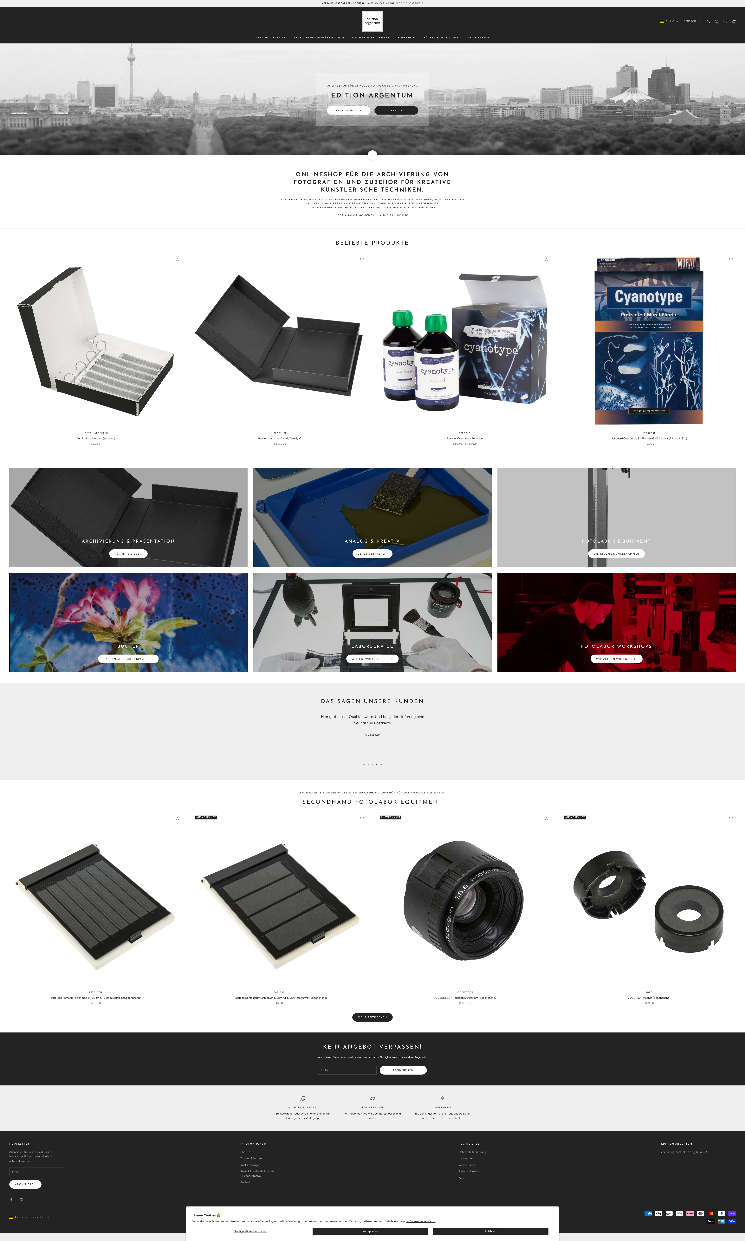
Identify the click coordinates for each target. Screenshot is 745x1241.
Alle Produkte (348, 110)
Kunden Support (302, 1108)
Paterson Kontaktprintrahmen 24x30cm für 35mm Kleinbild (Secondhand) (96, 997)
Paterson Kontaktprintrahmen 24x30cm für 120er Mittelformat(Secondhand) (280, 997)
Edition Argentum (95, 433)
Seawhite (280, 433)
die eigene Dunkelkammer (616, 553)
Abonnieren (403, 1070)
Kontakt (245, 1182)
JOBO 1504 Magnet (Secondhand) (649, 997)
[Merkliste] (725, 21)
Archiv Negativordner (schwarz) (95, 438)
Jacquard (649, 433)
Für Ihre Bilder (128, 553)
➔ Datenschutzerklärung (421, 1221)
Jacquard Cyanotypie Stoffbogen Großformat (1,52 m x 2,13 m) (649, 438)
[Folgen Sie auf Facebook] (11, 1200)
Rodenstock (465, 992)
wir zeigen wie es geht (616, 658)
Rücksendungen (250, 1165)
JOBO (649, 992)
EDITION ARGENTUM (676, 1144)
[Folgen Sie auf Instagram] (21, 1200)
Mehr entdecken (372, 1017)
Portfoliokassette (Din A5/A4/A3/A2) (280, 438)
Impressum (466, 1158)
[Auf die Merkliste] (177, 259)
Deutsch (689, 21)
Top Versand (372, 1108)
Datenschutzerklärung (472, 1152)
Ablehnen (490, 1231)
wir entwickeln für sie (372, 658)
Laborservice (477, 38)
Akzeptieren (370, 1231)
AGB (461, 1178)
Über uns (396, 110)
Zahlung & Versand (251, 1158)
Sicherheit (442, 1108)
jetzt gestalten (372, 553)
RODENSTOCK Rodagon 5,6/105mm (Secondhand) (465, 997)
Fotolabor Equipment (371, 38)
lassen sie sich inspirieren (128, 658)
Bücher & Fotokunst (441, 38)
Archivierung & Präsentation (318, 38)
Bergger (464, 433)
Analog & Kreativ (271, 38)
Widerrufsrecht (468, 1165)
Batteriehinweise (469, 1171)
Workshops (406, 38)
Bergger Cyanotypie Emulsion (465, 438)
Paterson (95, 992)
